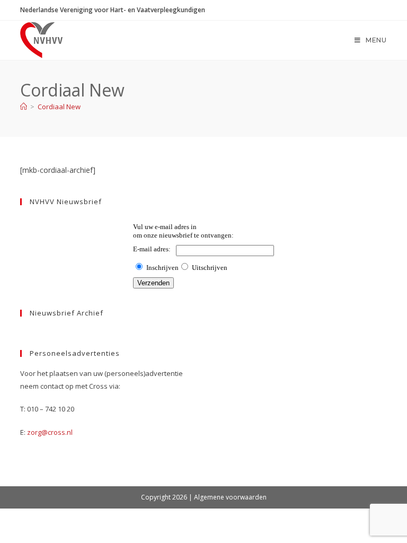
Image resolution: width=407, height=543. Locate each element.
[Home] (23, 106)
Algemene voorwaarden (230, 497)
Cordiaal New (59, 106)
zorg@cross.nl (50, 432)
